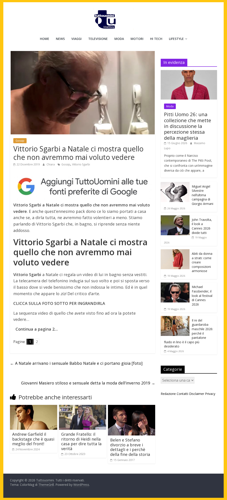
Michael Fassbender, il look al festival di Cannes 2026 (202, 295)
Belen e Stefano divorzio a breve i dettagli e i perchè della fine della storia (130, 447)
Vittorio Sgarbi (81, 164)
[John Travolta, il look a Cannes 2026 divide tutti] (175, 218)
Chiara (51, 164)
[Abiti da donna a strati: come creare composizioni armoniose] (175, 251)
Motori (137, 39)
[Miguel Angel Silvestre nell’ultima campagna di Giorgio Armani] (175, 184)
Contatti (182, 394)
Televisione (98, 39)
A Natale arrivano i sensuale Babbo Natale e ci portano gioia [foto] (76, 363)
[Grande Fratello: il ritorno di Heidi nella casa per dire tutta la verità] (82, 407)
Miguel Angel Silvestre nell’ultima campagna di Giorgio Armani (202, 195)
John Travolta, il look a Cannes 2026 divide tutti (202, 226)
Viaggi (76, 39)
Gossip (20, 141)
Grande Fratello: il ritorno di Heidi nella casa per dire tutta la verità (81, 441)
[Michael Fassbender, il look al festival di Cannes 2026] (175, 285)
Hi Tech (156, 39)
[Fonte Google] (82, 187)
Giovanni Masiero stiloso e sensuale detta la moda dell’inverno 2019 (88, 383)
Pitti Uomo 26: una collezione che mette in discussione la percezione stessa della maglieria (187, 126)
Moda (119, 39)
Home (44, 39)
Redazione (168, 394)
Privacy (210, 394)
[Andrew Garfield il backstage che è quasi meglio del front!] (33, 407)
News (60, 39)
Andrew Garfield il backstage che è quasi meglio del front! (33, 438)
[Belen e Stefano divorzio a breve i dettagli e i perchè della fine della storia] (131, 407)
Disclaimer (196, 394)
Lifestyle (176, 39)
